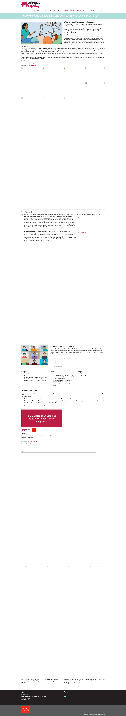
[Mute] (59, 431)
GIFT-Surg (55, 231)
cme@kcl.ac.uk (24, 694)
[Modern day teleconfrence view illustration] (34, 355)
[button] (41, 420)
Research (44, 10)
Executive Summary (33, 61)
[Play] (22, 431)
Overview (36, 10)
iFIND (47, 216)
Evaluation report (33, 65)
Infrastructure (55, 10)
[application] (41, 421)
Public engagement (82, 10)
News (93, 10)
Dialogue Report (35, 63)
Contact (99, 10)
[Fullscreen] (61, 431)
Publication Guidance (68, 10)
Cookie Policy (101, 714)
